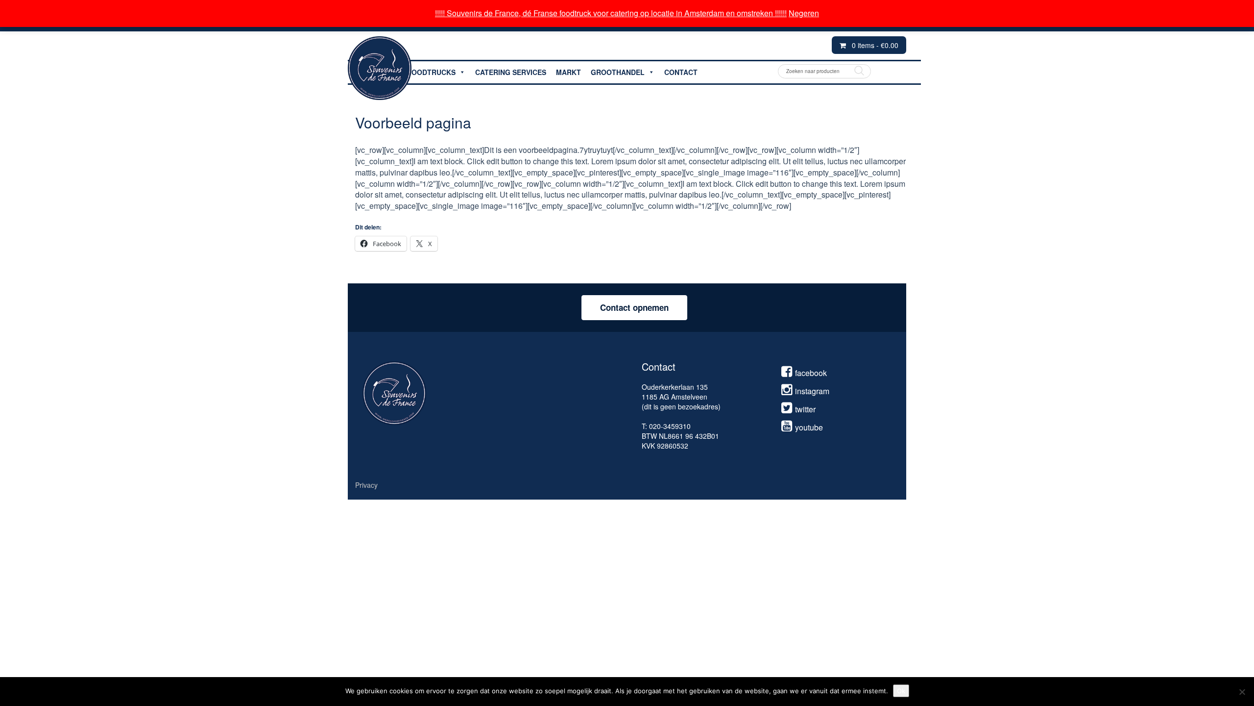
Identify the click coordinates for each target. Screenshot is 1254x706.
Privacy (366, 485)
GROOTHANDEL (618, 72)
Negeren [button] (804, 13)
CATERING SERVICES (510, 72)
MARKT (568, 72)
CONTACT (681, 72)
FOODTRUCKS (431, 72)
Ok (901, 691)
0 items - (875, 45)
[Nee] (1242, 692)
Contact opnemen (634, 307)
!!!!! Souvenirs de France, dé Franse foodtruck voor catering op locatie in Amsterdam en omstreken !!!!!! (611, 13)
